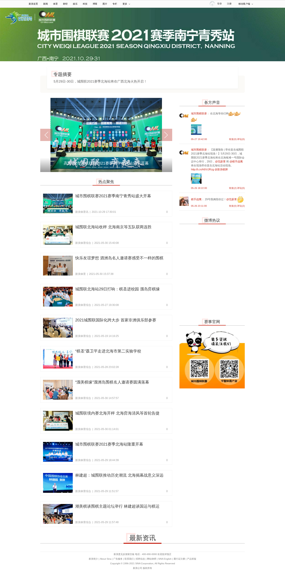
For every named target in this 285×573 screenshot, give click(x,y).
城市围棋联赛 (184, 115)
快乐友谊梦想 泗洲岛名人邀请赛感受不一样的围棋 (119, 258)
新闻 (45, 4)
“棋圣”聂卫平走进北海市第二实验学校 (108, 351)
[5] (106, 167)
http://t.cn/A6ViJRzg (202, 169)
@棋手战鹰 (236, 161)
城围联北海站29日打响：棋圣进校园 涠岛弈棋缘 (117, 289)
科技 (85, 4)
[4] (100, 167)
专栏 (114, 4)
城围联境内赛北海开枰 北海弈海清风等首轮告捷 (117, 413)
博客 (95, 4)
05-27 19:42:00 (199, 139)
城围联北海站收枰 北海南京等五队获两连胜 (113, 227)
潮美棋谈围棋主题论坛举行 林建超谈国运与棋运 (117, 506)
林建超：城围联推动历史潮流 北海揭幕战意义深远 (119, 475)
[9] (129, 167)
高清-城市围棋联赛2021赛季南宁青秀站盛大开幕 (106, 163)
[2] (88, 167)
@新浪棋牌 (221, 169)
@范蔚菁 (220, 161)
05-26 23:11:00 (199, 206)
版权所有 (147, 568)
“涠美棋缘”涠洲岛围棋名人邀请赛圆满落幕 (112, 382)
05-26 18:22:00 (199, 188)
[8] (123, 167)
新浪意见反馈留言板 (124, 554)
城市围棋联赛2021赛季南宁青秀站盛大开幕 (113, 196)
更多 (125, 4)
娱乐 (75, 4)
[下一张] (162, 134)
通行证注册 (179, 558)
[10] (135, 167)
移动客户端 (244, 4)
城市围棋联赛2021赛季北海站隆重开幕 (109, 444)
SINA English (165, 558)
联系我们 (129, 558)
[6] (112, 167)
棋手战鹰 (184, 201)
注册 (229, 3)
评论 (241, 139)
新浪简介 (93, 558)
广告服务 (118, 558)
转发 (233, 139)
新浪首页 (33, 4)
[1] (82, 167)
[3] (94, 167)
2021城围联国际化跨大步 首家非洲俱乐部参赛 (115, 320)
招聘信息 (140, 558)
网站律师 (151, 558)
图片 (105, 4)
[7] (117, 167)
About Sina (105, 558)
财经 (65, 4)
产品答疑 (191, 558)
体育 (55, 4)
